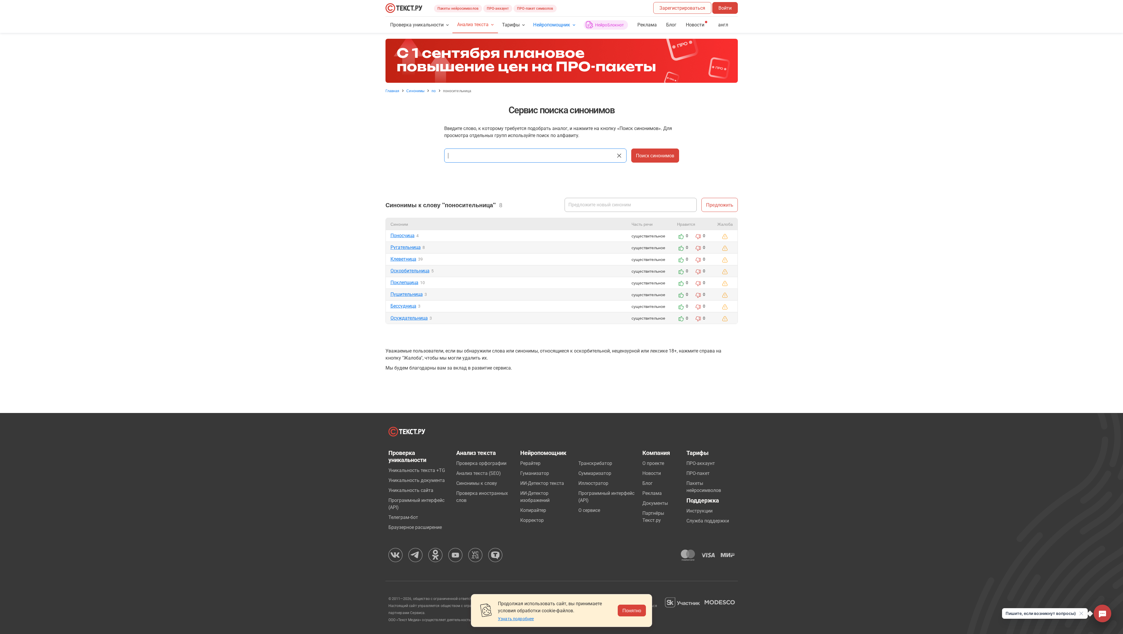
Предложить (719, 204)
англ (723, 25)
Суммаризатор (594, 473)
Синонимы (415, 91)
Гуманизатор (534, 473)
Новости (651, 473)
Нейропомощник (551, 25)
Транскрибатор (595, 463)
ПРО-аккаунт (498, 8)
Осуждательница (409, 318)
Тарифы (511, 25)
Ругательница (405, 247)
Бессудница (403, 306)
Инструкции (699, 511)
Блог (671, 25)
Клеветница (403, 259)
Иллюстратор (593, 483)
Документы (655, 503)
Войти (725, 8)
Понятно (631, 610)
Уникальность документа (416, 480)
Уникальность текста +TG (416, 470)
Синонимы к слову (476, 483)
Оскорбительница (410, 271)
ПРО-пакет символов (535, 8)
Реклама (647, 25)
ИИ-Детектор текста (542, 483)
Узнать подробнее (516, 619)
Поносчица (402, 235)
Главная (392, 91)
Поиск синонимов (655, 155)
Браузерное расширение (415, 527)
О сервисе (589, 510)
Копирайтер (533, 510)
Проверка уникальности (417, 25)
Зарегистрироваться (682, 8)
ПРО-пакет (698, 473)
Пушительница (406, 294)
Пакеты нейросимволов (458, 8)
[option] (561, 61)
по (434, 91)
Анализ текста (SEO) (478, 473)
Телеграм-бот (403, 517)
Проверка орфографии (481, 463)
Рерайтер (530, 463)
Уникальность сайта (410, 490)
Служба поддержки (707, 521)
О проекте (653, 463)
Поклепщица (404, 282)
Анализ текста (473, 24)
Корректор (532, 520)
